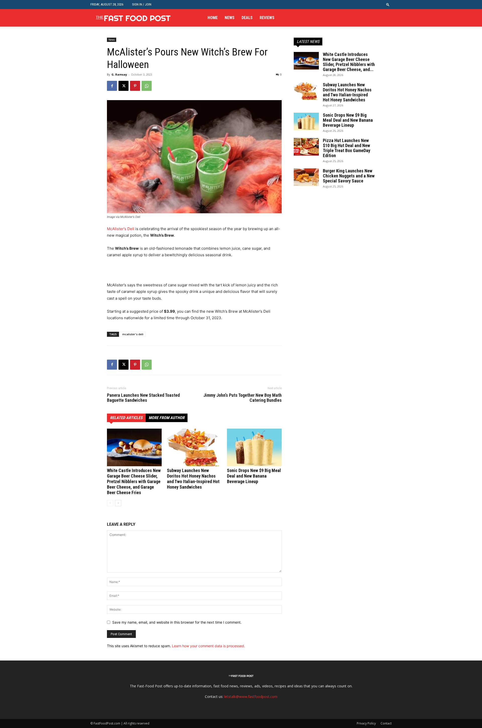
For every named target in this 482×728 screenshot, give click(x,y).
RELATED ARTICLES (126, 417)
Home (213, 17)
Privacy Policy (366, 723)
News (229, 17)
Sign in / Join (141, 4)
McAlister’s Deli (120, 228)
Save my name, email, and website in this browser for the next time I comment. (177, 622)
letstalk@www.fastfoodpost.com (250, 696)
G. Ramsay (119, 74)
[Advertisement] (165, 272)
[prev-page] (110, 503)
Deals (247, 17)
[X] (123, 86)
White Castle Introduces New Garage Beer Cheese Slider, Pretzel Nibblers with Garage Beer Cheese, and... (349, 62)
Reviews (267, 17)
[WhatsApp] (147, 86)
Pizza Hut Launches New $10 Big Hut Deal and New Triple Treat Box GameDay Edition (346, 148)
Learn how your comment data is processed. (208, 646)
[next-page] (118, 503)
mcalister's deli (132, 334)
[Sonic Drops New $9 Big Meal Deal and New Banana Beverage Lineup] (254, 447)
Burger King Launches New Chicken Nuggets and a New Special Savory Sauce (349, 175)
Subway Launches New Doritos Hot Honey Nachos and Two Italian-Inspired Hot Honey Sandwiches (193, 479)
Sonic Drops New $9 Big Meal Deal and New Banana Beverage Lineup (254, 476)
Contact (386, 723)
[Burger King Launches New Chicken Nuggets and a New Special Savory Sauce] (306, 177)
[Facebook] (112, 86)
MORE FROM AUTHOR (167, 417)
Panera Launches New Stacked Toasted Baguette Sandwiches (143, 398)
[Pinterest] (135, 86)
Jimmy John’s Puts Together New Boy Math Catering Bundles (242, 398)
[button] (388, 4)
